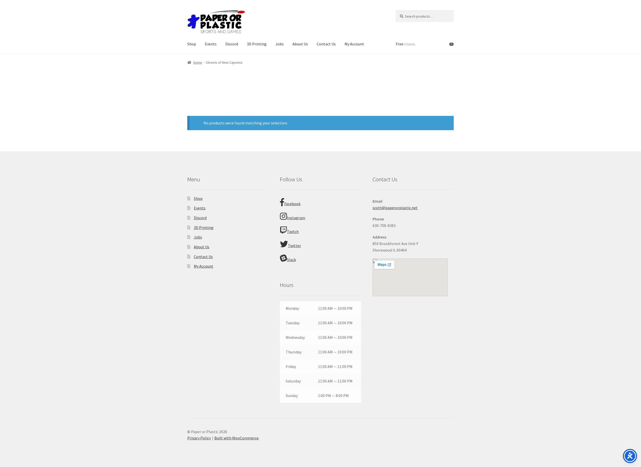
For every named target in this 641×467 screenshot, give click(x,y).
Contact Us (326, 43)
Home (197, 62)
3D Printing (257, 43)
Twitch (293, 231)
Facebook (292, 203)
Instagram (296, 217)
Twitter (294, 245)
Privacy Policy (199, 437)
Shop (191, 43)
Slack (291, 259)
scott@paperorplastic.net (395, 207)
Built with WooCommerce (236, 437)
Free (405, 43)
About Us (300, 43)
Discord (231, 43)
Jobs (279, 43)
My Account (354, 43)
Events (211, 43)
